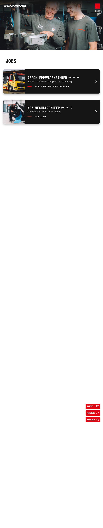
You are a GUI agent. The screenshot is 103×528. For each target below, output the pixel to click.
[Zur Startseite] (14, 6)
